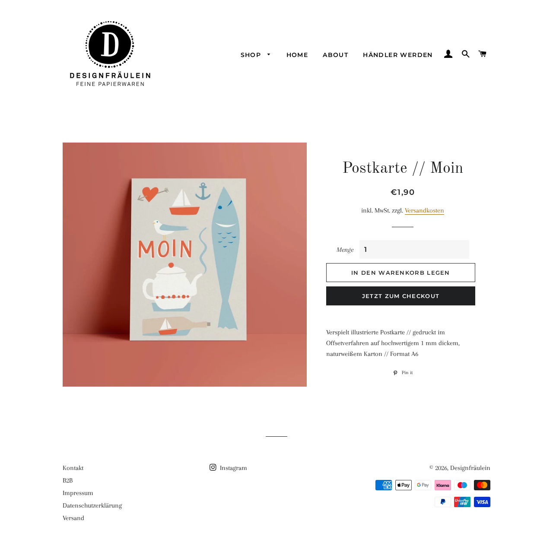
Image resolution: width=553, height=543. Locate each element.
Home (297, 55)
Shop (252, 55)
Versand (73, 518)
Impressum (78, 493)
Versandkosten (424, 210)
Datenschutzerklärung (92, 505)
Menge (345, 250)
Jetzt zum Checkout (400, 295)
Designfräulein (470, 468)
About (335, 55)
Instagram (232, 468)
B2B (68, 480)
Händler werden (398, 55)
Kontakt (73, 468)
